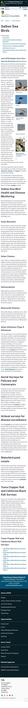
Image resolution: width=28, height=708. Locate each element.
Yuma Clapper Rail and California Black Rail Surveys (14, 51)
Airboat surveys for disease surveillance (13, 46)
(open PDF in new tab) (21, 155)
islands (10, 171)
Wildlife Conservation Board (14, 670)
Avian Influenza (10, 369)
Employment (5, 624)
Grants (3, 627)
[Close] (26, 1)
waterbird (23, 479)
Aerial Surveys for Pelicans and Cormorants (14, 43)
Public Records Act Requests (10, 653)
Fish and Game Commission (14, 667)
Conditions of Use (6, 686)
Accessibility (6, 683)
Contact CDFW (5, 647)
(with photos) (13, 61)
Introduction (6, 37)
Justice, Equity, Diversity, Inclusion (11, 601)
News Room (4, 650)
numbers (13, 185)
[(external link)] (21, 144)
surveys (12, 349)
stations (3, 396)
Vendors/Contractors (7, 633)
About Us (24, 7)
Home (2, 20)
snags (17, 171)
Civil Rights (4, 684)
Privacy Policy (5, 688)
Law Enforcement (6, 604)
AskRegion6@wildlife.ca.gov (14, 585)
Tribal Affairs (5, 613)
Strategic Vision (5, 610)
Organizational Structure (8, 607)
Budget (3, 597)
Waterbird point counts (9, 48)
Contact (25, 9)
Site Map (4, 690)
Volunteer (4, 636)
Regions (3, 656)
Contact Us (4, 692)
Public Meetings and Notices (9, 630)
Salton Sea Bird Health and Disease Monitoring (12, 40)
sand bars (4, 171)
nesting (16, 404)
